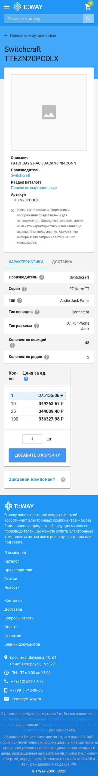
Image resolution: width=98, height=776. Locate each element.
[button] (6, 6)
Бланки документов (22, 644)
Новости (12, 587)
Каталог (11, 561)
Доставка (62, 262)
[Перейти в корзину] (88, 7)
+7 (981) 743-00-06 (26, 690)
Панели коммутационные (34, 188)
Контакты (13, 600)
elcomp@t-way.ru (26, 699)
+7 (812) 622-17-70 (27, 681)
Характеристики (26, 262)
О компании (15, 552)
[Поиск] (88, 18)
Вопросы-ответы (19, 618)
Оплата (11, 627)
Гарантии (12, 635)
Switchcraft (20, 175)
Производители (18, 570)
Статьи (10, 579)
